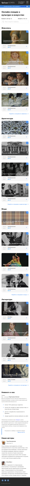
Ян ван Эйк (23, 6)
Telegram (21, 3)
